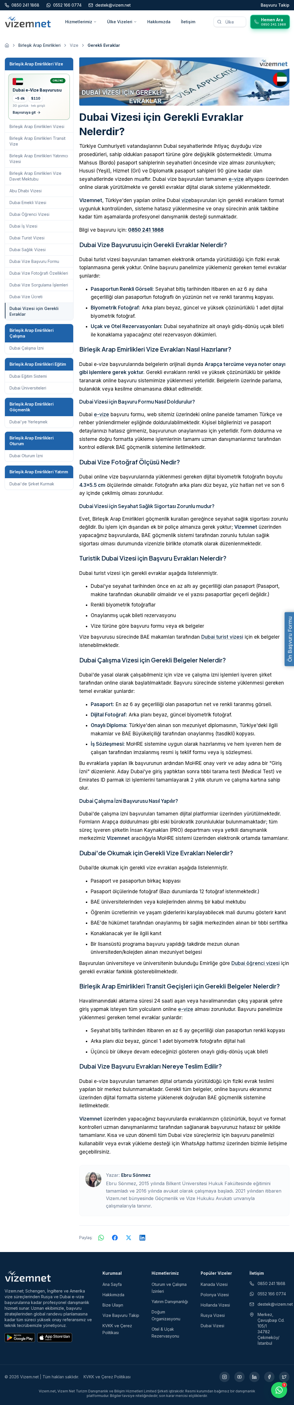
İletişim (188, 21)
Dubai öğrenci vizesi (255, 963)
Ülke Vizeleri (119, 21)
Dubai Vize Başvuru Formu (34, 261)
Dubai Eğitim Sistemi (28, 376)
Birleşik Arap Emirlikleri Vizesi (36, 126)
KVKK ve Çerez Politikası (107, 1376)
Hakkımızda (159, 21)
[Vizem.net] (28, 1276)
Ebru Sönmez (136, 1175)
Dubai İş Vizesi (23, 226)
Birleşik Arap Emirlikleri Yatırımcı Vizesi (38, 158)
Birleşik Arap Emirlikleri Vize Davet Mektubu (35, 176)
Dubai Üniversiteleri (27, 387)
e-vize (236, 179)
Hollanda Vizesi (215, 1305)
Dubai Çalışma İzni (26, 348)
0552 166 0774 (272, 1293)
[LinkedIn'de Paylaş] (142, 1237)
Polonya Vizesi (215, 1294)
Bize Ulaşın (112, 1305)
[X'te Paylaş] (128, 1237)
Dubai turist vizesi (222, 637)
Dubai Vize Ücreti (25, 296)
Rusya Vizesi (213, 1315)
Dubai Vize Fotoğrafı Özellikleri (38, 273)
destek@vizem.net (273, 1304)
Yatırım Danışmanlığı (170, 1301)
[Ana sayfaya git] (7, 45)
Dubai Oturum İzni (26, 455)
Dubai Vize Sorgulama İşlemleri (38, 284)
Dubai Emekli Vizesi (27, 202)
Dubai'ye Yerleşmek (28, 421)
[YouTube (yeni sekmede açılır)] (239, 1377)
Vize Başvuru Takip (120, 1315)
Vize (74, 45)
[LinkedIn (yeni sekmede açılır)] (254, 1377)
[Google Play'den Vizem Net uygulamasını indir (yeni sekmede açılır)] (20, 1337)
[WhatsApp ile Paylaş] (101, 1237)
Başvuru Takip (275, 5)
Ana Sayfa (112, 1284)
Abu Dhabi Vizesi (25, 190)
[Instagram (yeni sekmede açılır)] (224, 1377)
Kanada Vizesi (214, 1284)
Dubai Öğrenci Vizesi (29, 214)
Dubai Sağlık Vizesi (27, 249)
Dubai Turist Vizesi (27, 237)
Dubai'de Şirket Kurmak (31, 483)
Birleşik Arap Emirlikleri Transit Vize (37, 141)
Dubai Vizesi (212, 1325)
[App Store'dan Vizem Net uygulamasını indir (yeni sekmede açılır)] (54, 1337)
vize (186, 200)
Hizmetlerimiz (78, 21)
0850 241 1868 (146, 230)
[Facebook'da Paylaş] (115, 1237)
